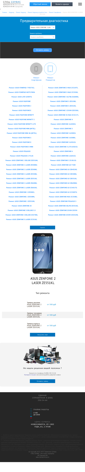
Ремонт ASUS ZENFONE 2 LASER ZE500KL (21, 169)
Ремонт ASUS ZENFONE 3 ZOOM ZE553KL (63, 110)
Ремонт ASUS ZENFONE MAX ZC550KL (63, 197)
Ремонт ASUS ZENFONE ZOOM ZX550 (63, 210)
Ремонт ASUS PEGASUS (21, 151)
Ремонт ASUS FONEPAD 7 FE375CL (22, 88)
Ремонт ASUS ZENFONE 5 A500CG (63, 133)
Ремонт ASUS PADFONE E (21, 110)
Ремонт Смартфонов (55, 12)
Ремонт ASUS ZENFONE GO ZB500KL (63, 174)
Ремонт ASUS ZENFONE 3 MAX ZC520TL (63, 88)
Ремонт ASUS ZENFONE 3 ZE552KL (63, 106)
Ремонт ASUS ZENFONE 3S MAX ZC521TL (63, 115)
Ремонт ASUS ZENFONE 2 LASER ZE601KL (21, 188)
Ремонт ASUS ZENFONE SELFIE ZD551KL (63, 206)
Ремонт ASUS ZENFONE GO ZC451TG (63, 188)
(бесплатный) (13, 4)
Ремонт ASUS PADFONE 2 (21, 106)
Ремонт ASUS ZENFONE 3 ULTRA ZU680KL (63, 97)
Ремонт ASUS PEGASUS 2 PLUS (21, 156)
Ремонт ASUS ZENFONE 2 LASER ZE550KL (21, 174)
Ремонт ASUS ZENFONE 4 (63, 119)
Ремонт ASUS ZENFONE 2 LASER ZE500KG (21, 165)
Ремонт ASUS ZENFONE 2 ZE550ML (22, 197)
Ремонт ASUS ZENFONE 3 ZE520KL (63, 101)
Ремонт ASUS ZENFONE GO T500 (63, 165)
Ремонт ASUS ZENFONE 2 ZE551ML (22, 201)
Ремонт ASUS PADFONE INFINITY (21, 115)
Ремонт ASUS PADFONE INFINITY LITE (22, 124)
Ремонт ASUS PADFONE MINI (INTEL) (21, 128)
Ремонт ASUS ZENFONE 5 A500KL (63, 138)
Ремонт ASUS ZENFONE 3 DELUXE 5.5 (22, 210)
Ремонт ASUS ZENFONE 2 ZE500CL (22, 192)
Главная (4, 12)
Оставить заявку (42, 381)
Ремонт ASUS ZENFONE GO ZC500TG (63, 192)
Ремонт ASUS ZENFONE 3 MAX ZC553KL (63, 92)
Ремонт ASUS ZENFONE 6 (63, 151)
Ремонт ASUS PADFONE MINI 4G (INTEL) (22, 133)
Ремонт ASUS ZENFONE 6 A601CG (63, 156)
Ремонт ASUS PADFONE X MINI (21, 147)
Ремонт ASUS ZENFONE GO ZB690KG (63, 183)
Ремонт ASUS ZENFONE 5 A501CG (63, 142)
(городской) (13, 6)
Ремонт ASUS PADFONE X (21, 142)
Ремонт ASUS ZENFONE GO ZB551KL (63, 178)
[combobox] (42, 27)
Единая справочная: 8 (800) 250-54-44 (42, 397)
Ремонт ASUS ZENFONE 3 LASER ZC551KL (21, 219)
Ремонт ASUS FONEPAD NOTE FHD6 (21, 92)
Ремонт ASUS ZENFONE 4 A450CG (63, 124)
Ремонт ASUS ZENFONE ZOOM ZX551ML (63, 215)
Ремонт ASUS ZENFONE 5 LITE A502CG (63, 147)
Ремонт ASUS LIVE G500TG (22, 97)
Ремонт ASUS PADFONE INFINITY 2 (22, 119)
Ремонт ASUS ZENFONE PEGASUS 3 (63, 201)
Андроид (11, 12)
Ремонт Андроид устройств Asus (37, 12)
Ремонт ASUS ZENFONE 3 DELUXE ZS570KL (22, 215)
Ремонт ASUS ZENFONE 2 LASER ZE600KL (21, 183)
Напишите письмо (30, 375)
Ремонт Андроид (21, 12)
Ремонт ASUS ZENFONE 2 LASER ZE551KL (21, 178)
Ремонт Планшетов (50, 78)
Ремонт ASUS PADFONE (21, 101)
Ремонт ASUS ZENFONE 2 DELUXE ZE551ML (21, 160)
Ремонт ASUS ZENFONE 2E (22, 206)
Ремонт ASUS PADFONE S (21, 138)
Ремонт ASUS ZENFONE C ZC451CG (63, 160)
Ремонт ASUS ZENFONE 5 (63, 128)
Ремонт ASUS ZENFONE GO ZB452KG (63, 169)
